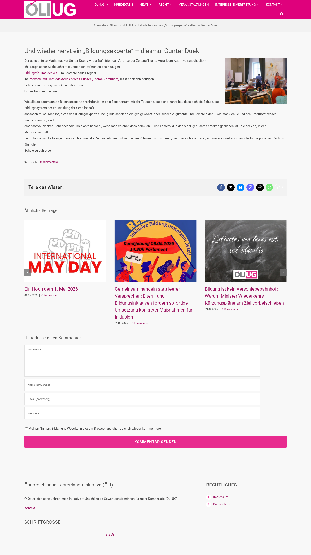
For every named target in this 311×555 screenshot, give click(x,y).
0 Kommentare (49, 161)
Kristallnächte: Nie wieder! (235, 289)
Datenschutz (221, 504)
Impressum (220, 497)
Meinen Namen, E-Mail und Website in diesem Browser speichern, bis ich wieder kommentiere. (95, 428)
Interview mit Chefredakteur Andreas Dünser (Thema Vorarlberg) (74, 79)
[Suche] (282, 14)
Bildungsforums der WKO (41, 73)
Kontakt (29, 508)
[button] (27, 272)
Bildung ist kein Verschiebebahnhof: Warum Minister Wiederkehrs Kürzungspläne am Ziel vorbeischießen (158, 296)
